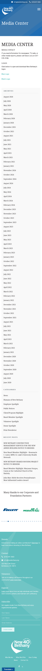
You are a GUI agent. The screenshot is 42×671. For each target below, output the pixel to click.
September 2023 (10, 222)
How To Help (33, 657)
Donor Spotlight (10, 426)
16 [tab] (32, 521)
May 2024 (7, 192)
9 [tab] (18, 521)
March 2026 (8, 114)
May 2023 (7, 240)
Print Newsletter (10, 430)
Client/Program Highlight (13, 413)
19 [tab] (38, 521)
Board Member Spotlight (13, 417)
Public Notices (9, 408)
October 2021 (9, 313)
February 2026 (9, 118)
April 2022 (8, 287)
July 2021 (7, 326)
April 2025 (8, 153)
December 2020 (10, 356)
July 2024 (7, 188)
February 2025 (9, 162)
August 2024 (8, 183)
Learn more (5, 591)
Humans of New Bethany (13, 400)
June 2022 (7, 278)
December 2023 (10, 209)
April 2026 (8, 110)
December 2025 (10, 127)
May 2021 (7, 335)
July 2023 (7, 231)
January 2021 (9, 352)
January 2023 (9, 257)
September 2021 (10, 317)
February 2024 (9, 205)
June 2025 (7, 144)
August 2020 (8, 374)
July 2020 (7, 378)
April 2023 (8, 244)
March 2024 (8, 201)
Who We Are (9, 657)
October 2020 (9, 365)
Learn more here (15, 580)
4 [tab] (8, 521)
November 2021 (10, 309)
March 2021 (8, 343)
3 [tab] (6, 521)
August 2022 (8, 270)
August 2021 (8, 322)
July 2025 (7, 140)
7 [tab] (14, 521)
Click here (35, 543)
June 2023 (7, 235)
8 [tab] (16, 521)
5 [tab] (10, 521)
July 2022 (7, 274)
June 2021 (7, 330)
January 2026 (9, 123)
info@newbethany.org (20, 2)
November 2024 (10, 170)
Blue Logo (5, 74)
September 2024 (10, 179)
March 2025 (8, 157)
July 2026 (7, 101)
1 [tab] (2, 521)
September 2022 (10, 265)
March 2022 (8, 291)
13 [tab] (26, 521)
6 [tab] (12, 521)
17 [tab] (34, 521)
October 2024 (9, 175)
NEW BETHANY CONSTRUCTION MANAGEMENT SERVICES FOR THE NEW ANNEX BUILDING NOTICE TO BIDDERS (19, 445)
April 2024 (8, 196)
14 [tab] (28, 521)
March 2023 (8, 248)
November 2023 (10, 214)
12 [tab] (24, 521)
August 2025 (8, 136)
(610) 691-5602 (36, 2)
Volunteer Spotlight (11, 421)
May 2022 (7, 283)
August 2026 (8, 97)
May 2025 (7, 149)
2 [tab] (4, 521)
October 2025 (9, 131)
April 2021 (8, 339)
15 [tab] (30, 521)
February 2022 (9, 296)
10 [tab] (20, 521)
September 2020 (10, 369)
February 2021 (9, 348)
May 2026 (7, 105)
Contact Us (24, 660)
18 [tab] (36, 521)
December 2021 (10, 304)
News (6, 395)
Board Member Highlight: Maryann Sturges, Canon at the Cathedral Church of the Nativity (21, 471)
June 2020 (7, 382)
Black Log (5, 79)
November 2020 (10, 361)
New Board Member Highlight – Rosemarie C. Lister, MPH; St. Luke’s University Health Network (20, 454)
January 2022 (9, 300)
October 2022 (9, 261)
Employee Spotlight (11, 404)
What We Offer (21, 657)
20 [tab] (40, 521)
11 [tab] (22, 521)
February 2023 (9, 252)
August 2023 (8, 227)
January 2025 (9, 166)
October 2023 (9, 218)
